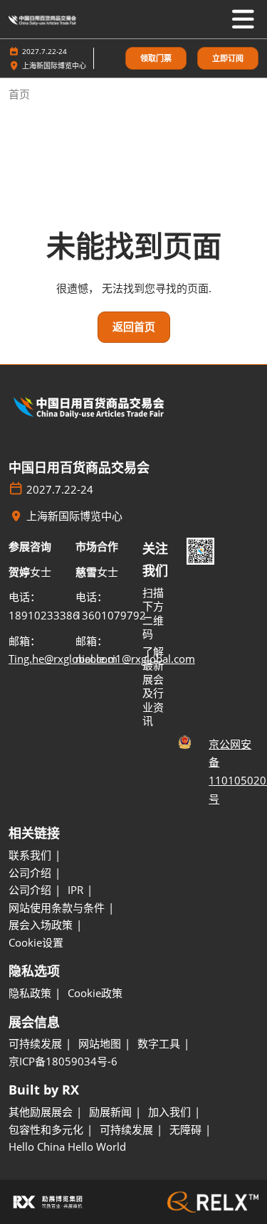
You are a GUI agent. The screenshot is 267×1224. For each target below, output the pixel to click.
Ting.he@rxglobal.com (63, 658)
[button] (156, 58)
